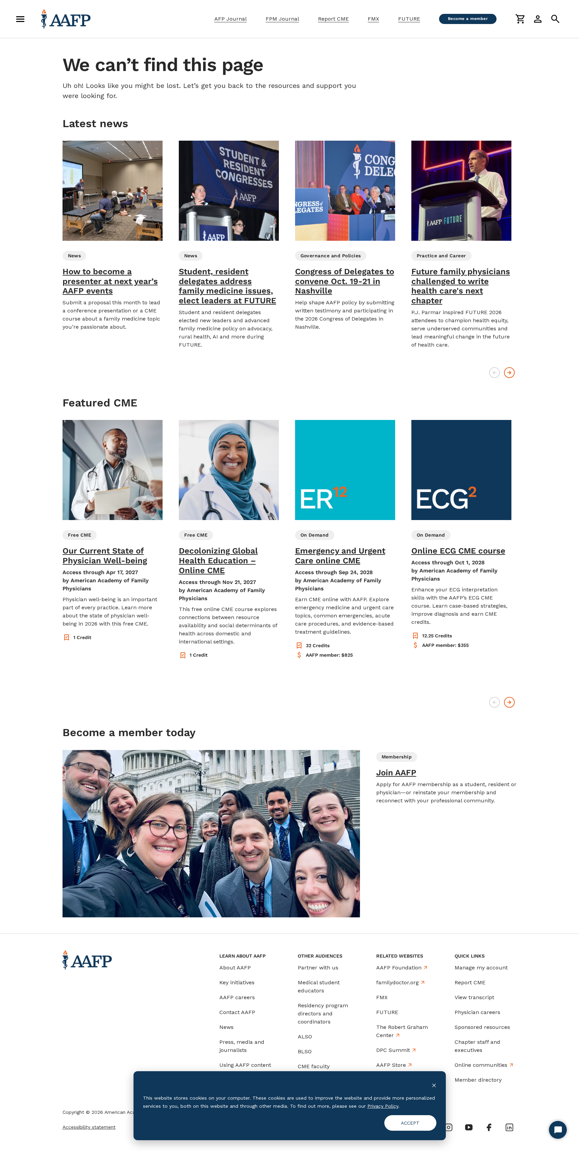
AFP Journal (230, 19)
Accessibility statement (89, 1127)
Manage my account (481, 967)
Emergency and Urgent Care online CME (340, 555)
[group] (113, 236)
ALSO (305, 1036)
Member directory (478, 1080)
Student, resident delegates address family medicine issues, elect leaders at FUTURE (227, 286)
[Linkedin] (509, 1127)
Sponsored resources (482, 1027)
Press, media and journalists (241, 1046)
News (226, 1027)
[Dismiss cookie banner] (434, 1085)
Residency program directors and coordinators (323, 1013)
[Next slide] (509, 372)
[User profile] (537, 18)
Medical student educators (319, 986)
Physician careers (477, 1012)
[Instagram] (448, 1127)
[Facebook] (489, 1127)
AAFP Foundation (398, 967)
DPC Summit (393, 1050)
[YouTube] (468, 1127)
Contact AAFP (237, 1012)
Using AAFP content (245, 1065)
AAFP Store (391, 1065)
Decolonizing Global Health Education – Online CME (218, 560)
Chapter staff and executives (477, 1046)
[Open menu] (20, 18)
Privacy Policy (382, 1106)
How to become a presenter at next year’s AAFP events (110, 281)
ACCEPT (410, 1123)
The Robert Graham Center (402, 1031)
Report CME (333, 19)
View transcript (474, 997)
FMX (373, 19)
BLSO (305, 1051)
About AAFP (235, 967)
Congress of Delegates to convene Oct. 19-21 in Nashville (344, 281)
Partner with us (318, 967)
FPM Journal (282, 19)
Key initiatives (237, 982)
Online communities (481, 1065)
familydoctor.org (397, 982)
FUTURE (409, 19)
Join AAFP (396, 772)
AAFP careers (237, 997)
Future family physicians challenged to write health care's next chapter (460, 286)
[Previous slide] (494, 372)
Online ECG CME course (458, 551)
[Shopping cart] (520, 18)
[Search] (555, 18)
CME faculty (314, 1066)
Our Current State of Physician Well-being (105, 555)
